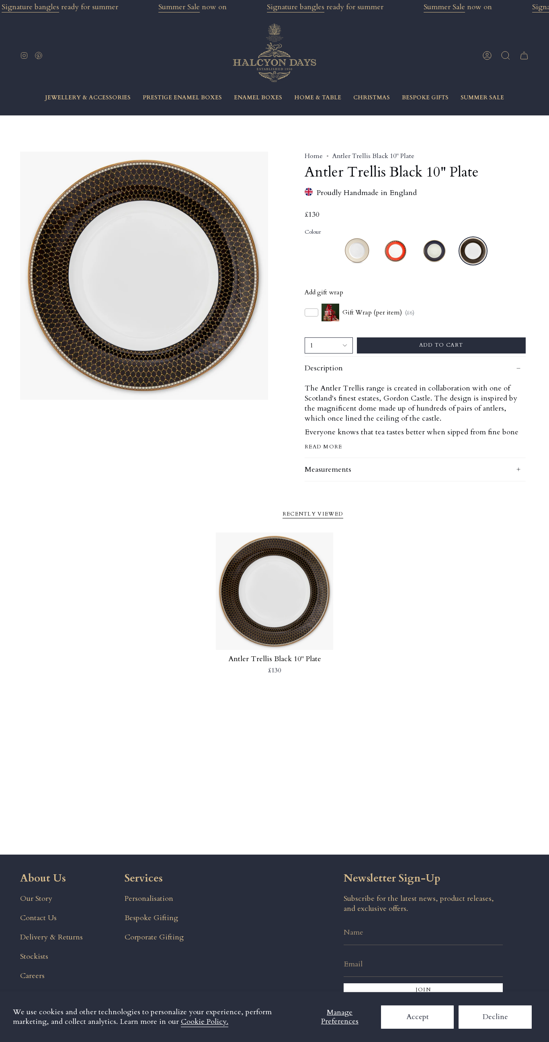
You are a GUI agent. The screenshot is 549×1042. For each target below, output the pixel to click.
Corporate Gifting (154, 937)
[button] (505, 55)
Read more (323, 447)
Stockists (34, 957)
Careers (32, 976)
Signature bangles (30, 7)
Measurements (328, 469)
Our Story (36, 899)
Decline (495, 1017)
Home (314, 156)
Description (324, 368)
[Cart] (524, 55)
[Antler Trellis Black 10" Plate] (275, 591)
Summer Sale (179, 7)
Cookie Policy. (204, 1022)
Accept (417, 1017)
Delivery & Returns (51, 937)
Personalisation (149, 899)
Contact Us (38, 918)
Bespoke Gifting (151, 918)
